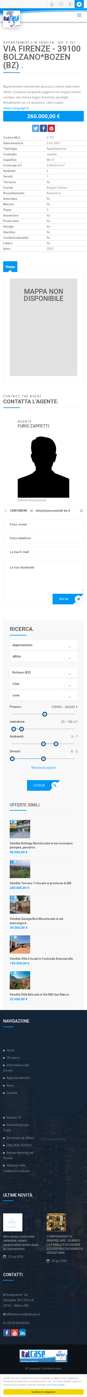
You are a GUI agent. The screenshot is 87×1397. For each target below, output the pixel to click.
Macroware (54, 1368)
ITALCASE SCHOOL (19, 1145)
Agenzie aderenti (18, 1078)
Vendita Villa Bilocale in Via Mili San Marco (39, 994)
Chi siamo (13, 1057)
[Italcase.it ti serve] (11, 16)
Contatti (12, 1093)
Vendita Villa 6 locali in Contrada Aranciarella (41, 958)
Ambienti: (17, 736)
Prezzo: (16, 707)
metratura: (17, 722)
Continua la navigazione (43, 1391)
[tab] (10, 266)
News (10, 1085)
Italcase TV (14, 1117)
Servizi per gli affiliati (20, 1138)
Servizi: (15, 751)
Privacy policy (58, 1384)
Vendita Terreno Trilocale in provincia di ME (40, 883)
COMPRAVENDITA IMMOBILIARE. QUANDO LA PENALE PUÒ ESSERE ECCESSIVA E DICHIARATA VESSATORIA (65, 1245)
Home (11, 1050)
